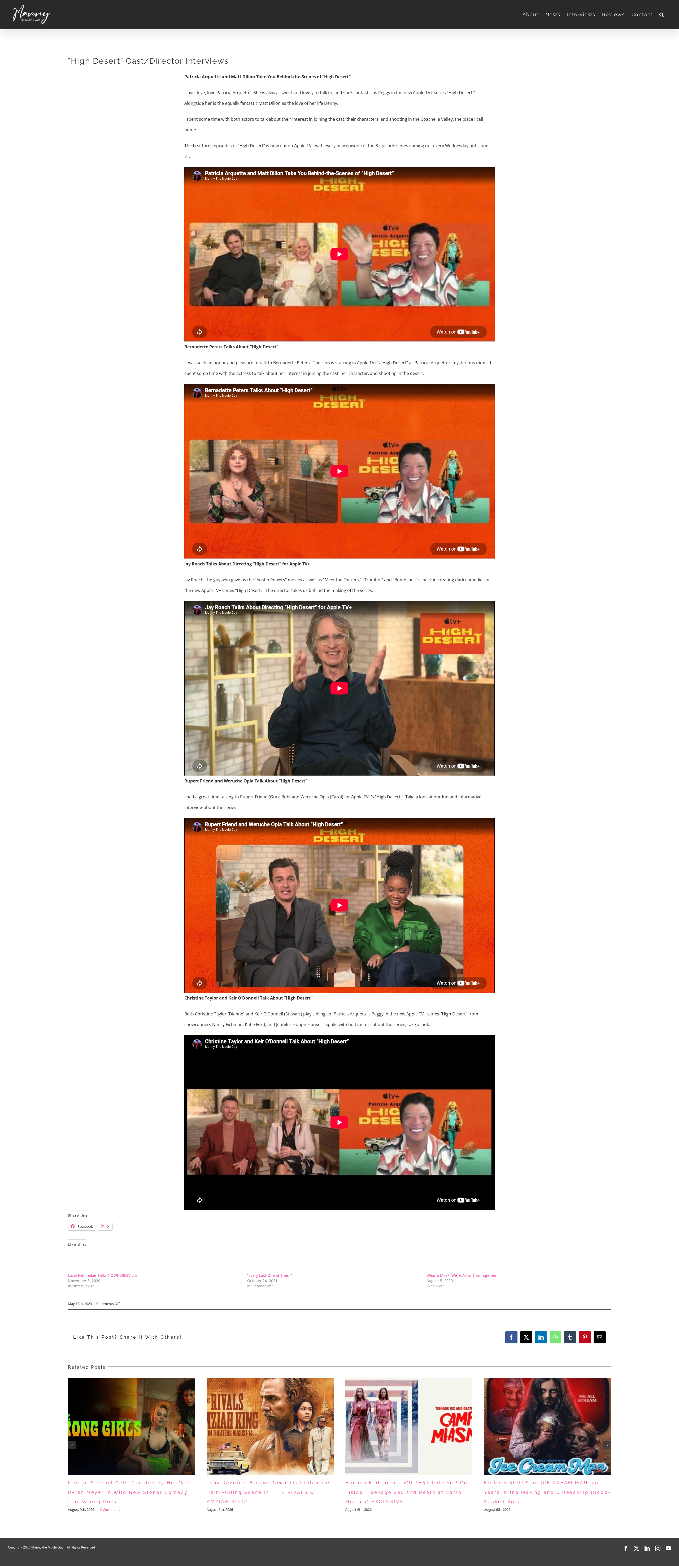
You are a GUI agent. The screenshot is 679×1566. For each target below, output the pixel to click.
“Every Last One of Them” (269, 1275)
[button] (661, 14)
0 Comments (528, 1509)
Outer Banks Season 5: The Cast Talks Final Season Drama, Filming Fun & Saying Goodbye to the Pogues (546, 1492)
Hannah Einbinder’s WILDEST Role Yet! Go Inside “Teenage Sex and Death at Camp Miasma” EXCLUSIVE (268, 1492)
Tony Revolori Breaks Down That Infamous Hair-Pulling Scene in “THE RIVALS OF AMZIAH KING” (130, 1492)
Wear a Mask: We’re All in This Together (461, 1275)
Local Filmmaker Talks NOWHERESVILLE (102, 1275)
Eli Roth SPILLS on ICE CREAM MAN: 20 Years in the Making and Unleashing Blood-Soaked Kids (408, 1492)
